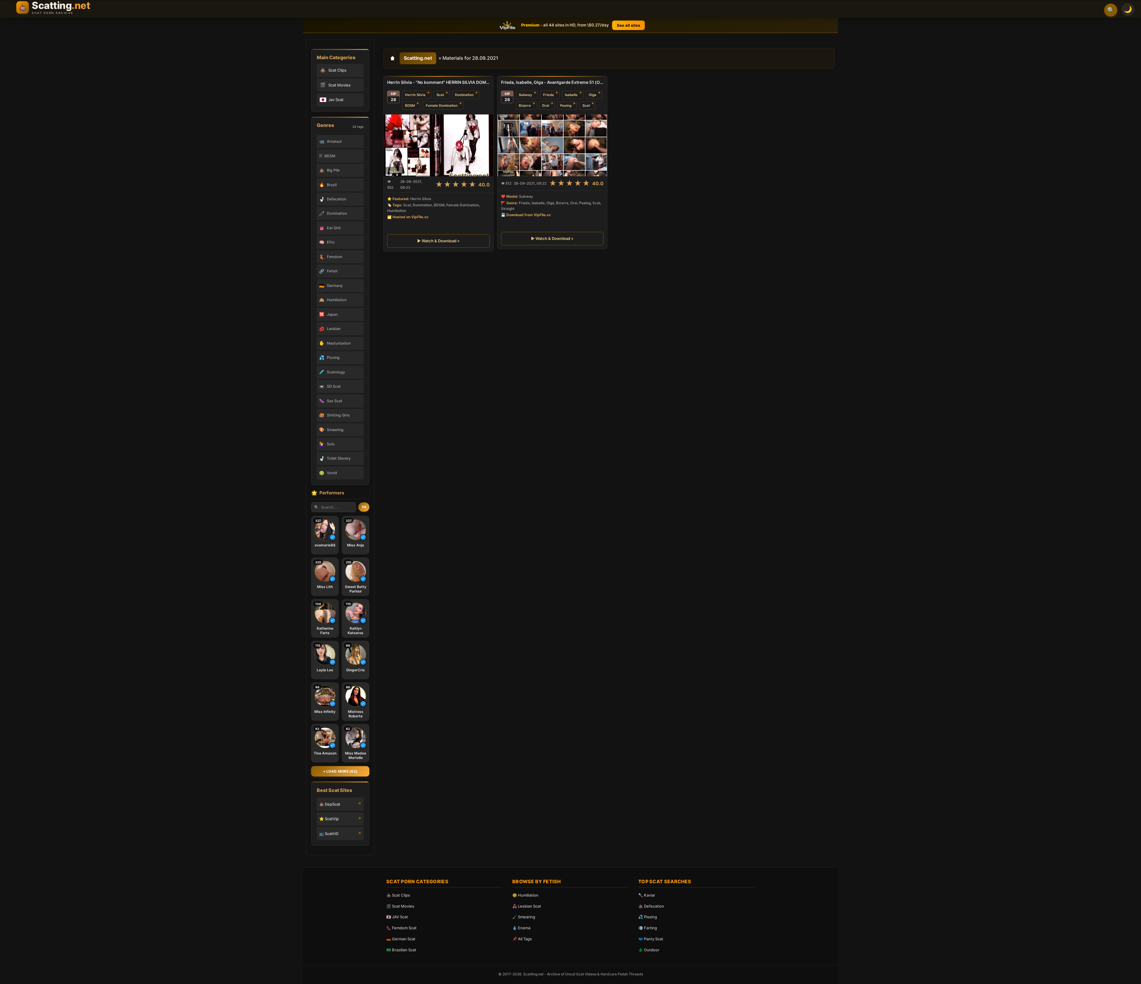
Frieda (548, 94)
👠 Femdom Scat (401, 927)
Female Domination (442, 105)
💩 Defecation (651, 906)
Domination (464, 94)
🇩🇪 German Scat (400, 938)
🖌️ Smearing (523, 916)
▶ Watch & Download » (438, 240)
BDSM (410, 105)
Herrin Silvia (415, 94)
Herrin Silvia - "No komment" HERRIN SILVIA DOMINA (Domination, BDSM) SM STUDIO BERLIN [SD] (438, 82)
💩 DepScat (329, 804)
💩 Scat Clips (398, 895)
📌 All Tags (522, 938)
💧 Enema (521, 927)
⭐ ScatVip (329, 818)
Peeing (565, 105)
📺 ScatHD (328, 833)
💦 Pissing (647, 916)
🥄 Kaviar (646, 895)
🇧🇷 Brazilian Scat (401, 949)
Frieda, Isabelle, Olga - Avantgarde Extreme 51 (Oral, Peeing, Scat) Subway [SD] (552, 82)
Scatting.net (418, 58)
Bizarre (525, 105)
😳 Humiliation (525, 895)
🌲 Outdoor (648, 949)
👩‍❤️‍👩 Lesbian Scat (526, 906)
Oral (545, 105)
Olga (592, 94)
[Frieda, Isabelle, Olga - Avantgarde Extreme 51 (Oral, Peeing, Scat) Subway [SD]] (552, 145)
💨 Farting (647, 927)
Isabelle (571, 94)
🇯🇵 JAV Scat (397, 916)
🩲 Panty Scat (650, 938)
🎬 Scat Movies (400, 906)
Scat (440, 94)
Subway (525, 94)
